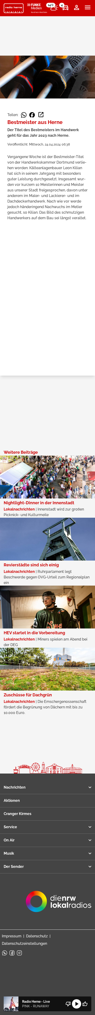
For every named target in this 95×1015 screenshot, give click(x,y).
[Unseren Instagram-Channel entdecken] (19, 953)
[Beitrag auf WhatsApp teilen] (24, 115)
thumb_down (68, 1004)
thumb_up (85, 1004)
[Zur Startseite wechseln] (14, 8)
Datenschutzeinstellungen (24, 943)
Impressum (11, 936)
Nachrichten (15, 787)
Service (10, 827)
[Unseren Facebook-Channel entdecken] (12, 953)
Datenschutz (37, 936)
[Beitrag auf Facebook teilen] (32, 115)
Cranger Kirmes (17, 814)
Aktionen (12, 800)
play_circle (76, 1003)
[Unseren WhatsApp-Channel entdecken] (4, 953)
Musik (9, 853)
